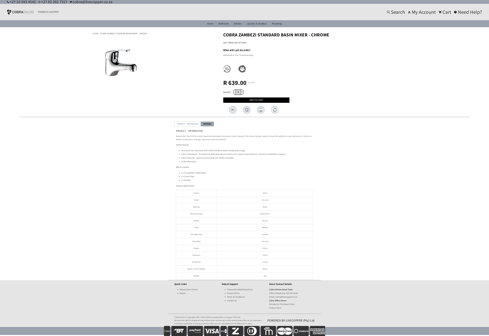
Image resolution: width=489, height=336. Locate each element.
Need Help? (470, 12)
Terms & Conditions (236, 297)
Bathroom (224, 23)
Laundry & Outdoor (257, 23)
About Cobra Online (189, 289)
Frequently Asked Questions (240, 289)
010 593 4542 (292, 293)
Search (398, 12)
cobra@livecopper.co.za (286, 297)
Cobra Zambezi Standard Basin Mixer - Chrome (123, 33)
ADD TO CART (256, 100)
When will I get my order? (236, 49)
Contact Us (232, 300)
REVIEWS (207, 124)
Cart (447, 12)
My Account (424, 12)
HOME (95, 33)
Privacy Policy (233, 293)
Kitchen (238, 23)
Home (210, 23)
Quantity (227, 92)
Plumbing (277, 23)
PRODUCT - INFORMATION (187, 124)
